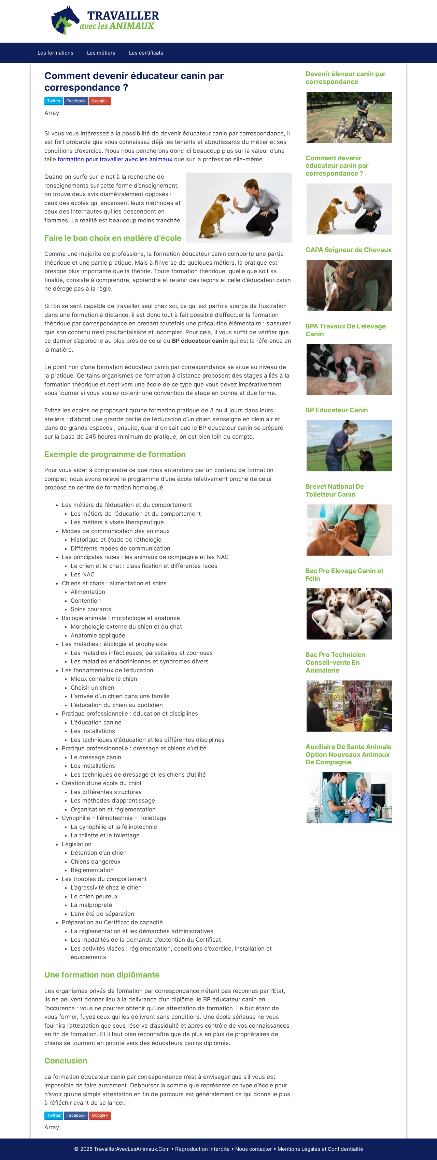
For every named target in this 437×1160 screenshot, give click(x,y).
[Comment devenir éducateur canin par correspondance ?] (349, 229)
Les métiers (101, 52)
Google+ (100, 100)
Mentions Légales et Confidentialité (320, 1149)
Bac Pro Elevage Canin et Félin (344, 575)
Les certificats (146, 52)
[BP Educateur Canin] (349, 467)
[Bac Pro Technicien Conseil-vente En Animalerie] (349, 726)
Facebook (76, 100)
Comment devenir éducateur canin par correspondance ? (337, 166)
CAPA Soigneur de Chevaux (349, 250)
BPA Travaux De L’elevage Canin (346, 330)
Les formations (55, 52)
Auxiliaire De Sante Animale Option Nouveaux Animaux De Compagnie (349, 754)
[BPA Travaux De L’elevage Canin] (349, 390)
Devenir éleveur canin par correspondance (346, 78)
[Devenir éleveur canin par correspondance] (349, 138)
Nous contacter (253, 1149)
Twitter (53, 100)
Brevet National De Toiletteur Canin (335, 490)
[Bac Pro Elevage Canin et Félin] (349, 635)
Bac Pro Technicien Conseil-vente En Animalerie (336, 662)
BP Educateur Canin (337, 410)
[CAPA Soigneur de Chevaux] (349, 306)
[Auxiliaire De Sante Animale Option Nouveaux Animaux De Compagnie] (349, 819)
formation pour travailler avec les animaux (115, 159)
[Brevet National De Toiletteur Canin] (349, 550)
